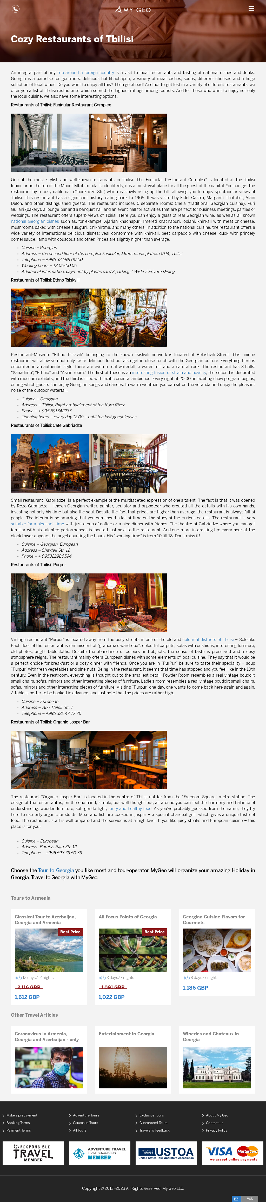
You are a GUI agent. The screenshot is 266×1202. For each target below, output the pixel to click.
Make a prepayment (21, 1115)
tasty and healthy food (129, 809)
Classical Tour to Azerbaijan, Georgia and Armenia (45, 920)
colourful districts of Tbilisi (208, 640)
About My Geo (217, 1115)
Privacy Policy (216, 1130)
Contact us (214, 1123)
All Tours (80, 1130)
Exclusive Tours (151, 1115)
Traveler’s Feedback (154, 1130)
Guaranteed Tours (153, 1123)
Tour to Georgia (56, 870)
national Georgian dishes (35, 222)
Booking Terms (18, 1123)
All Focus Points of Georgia (128, 917)
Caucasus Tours (85, 1123)
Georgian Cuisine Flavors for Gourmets (214, 920)
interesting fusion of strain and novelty (169, 373)
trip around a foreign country (85, 73)
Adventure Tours (86, 1115)
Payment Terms (18, 1130)
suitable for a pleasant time (37, 524)
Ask (250, 1198)
